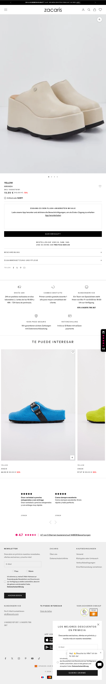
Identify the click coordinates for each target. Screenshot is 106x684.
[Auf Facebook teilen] (13, 268)
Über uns (53, 554)
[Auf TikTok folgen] (39, 658)
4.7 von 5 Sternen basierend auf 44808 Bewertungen (65, 535)
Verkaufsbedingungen (85, 563)
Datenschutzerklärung (80, 666)
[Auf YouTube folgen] (32, 658)
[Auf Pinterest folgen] (25, 658)
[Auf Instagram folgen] (19, 658)
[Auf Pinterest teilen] (21, 268)
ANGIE (4, 469)
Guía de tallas (46, 611)
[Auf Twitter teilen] (17, 268)
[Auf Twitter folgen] (12, 658)
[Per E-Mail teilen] (24, 268)
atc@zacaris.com (11, 614)
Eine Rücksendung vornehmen (89, 567)
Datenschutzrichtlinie (59, 558)
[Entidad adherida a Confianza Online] (89, 612)
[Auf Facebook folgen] (5, 658)
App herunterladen (53, 215)
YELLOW (8, 182)
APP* (78, 2)
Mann (31, 571)
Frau (16, 571)
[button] (51, 522)
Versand (79, 554)
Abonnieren (15, 595)
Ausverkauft (53, 234)
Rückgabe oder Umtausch (87, 558)
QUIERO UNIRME (77, 673)
